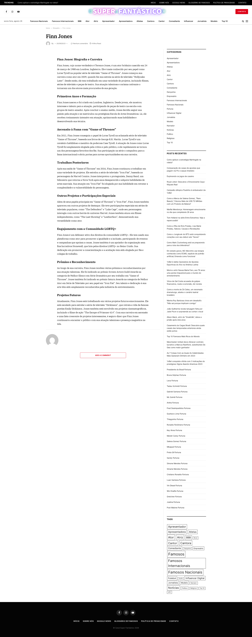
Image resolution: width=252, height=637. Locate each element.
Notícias (170, 130)
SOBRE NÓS (164, 3)
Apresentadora (125, 21)
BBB (79, 21)
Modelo (214, 21)
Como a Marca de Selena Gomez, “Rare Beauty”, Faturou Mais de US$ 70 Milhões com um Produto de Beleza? (184, 201)
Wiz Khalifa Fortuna (175, 491)
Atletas (140, 21)
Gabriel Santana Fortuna (177, 391)
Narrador (171, 126)
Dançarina (171, 92)
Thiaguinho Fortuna (175, 419)
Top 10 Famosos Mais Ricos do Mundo (183, 336)
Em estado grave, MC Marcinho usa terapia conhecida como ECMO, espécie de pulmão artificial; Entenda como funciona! (185, 253)
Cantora (150, 21)
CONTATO (242, 3)
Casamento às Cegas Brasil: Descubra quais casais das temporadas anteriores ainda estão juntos (186, 328)
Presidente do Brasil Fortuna (179, 369)
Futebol (172, 578)
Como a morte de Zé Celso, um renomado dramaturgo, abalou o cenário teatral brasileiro (185, 292)
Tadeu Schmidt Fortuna (177, 386)
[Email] (36, 85)
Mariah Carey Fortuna (176, 436)
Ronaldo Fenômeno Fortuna (178, 425)
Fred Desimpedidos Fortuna (178, 408)
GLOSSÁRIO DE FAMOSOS (199, 3)
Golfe (181, 578)
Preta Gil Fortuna (174, 452)
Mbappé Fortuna (174, 447)
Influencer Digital (174, 113)
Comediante (174, 21)
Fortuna (170, 109)
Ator (88, 21)
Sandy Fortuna (173, 458)
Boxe (195, 538)
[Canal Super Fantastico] (126, 11)
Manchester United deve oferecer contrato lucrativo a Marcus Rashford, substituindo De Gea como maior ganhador (186, 345)
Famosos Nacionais (39, 21)
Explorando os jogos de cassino (180, 176)
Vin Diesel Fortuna (174, 485)
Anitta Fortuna (173, 403)
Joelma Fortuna (173, 502)
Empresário (171, 96)
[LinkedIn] (36, 73)
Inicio (48, 28)
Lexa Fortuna (172, 380)
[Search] (243, 21)
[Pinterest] (36, 79)
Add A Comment (103, 355)
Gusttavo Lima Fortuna (176, 414)
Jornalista (201, 21)
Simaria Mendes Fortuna (177, 469)
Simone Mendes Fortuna (177, 463)
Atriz (96, 21)
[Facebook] (36, 61)
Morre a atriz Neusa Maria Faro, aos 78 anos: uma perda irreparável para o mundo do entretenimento (186, 273)
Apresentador (108, 21)
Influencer (188, 21)
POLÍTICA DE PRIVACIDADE (224, 3)
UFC (169, 592)
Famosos (176, 554)
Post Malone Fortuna (175, 507)
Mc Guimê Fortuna (174, 397)
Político (170, 134)
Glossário (56, 28)
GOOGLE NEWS (178, 3)
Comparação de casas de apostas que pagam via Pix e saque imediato (48, 3)
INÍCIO (153, 3)
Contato (242, 11)
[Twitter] (36, 67)
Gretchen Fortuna (174, 496)
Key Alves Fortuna (174, 430)
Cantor (162, 21)
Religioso (170, 138)
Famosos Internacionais (63, 21)
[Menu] (247, 21)
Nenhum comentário (80, 43)
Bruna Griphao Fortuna (176, 375)
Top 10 (225, 21)
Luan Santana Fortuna (176, 480)
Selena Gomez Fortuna (176, 441)
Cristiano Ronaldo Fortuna (178, 474)
